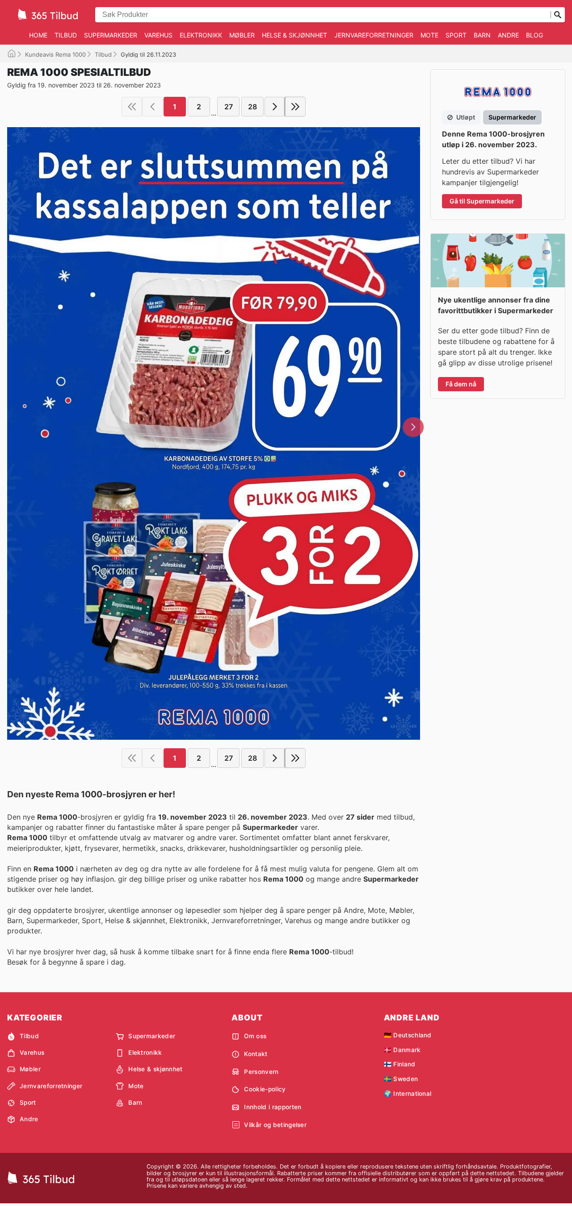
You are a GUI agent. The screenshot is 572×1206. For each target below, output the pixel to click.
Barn (482, 35)
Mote (429, 35)
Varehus (158, 35)
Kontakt (255, 1053)
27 (228, 106)
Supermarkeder (110, 35)
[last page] (295, 106)
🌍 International (408, 1093)
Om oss (255, 1036)
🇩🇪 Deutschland (408, 1035)
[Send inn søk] (558, 15)
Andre (508, 35)
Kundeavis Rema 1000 (55, 54)
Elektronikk (201, 35)
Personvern (261, 1071)
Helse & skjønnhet (294, 35)
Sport (456, 35)
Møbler (242, 35)
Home (38, 35)
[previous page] (152, 106)
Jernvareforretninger (373, 35)
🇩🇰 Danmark (402, 1049)
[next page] (275, 106)
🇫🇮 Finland (400, 1064)
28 (252, 106)
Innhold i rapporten (272, 1107)
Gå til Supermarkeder (482, 201)
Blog (534, 35)
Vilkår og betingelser (275, 1124)
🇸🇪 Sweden (401, 1078)
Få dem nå (461, 384)
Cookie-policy (265, 1089)
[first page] (132, 106)
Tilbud (66, 35)
